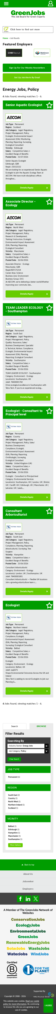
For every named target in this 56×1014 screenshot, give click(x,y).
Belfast (12, 826)
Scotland (13, 808)
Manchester (14, 836)
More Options (15, 845)
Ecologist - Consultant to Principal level (24, 412)
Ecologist (13, 605)
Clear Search (14, 759)
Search (14, 726)
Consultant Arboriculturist (16, 512)
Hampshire (14, 833)
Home (5, 38)
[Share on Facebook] (20, 898)
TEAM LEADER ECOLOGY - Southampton (24, 309)
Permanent (14, 777)
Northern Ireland (16, 805)
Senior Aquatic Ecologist (24, 105)
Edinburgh (13, 830)
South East (14, 795)
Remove (46, 746)
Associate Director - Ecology (20, 203)
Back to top (29, 865)
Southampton (15, 839)
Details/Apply (26, 188)
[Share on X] (35, 898)
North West (14, 802)
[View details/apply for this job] (14, 117)
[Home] (28, 14)
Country (13, 798)
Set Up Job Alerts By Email (27, 77)
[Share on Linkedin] (28, 898)
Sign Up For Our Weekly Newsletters (27, 68)
